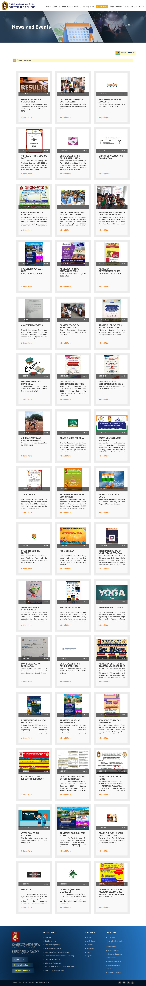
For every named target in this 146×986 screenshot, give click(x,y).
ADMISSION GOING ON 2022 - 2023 (111, 778)
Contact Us (139, 6)
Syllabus (110, 969)
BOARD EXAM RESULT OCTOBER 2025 (31, 101)
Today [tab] (19, 60)
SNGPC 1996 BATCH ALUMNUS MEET (30, 608)
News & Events (116, 6)
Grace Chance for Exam (72, 438)
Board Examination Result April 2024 (70, 665)
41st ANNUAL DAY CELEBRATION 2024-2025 (111, 383)
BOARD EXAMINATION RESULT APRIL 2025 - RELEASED (70, 158)
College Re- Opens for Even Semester (71, 101)
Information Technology (53, 963)
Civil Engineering (50, 941)
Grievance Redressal (22, 971)
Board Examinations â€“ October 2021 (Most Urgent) (72, 779)
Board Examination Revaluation (31, 665)
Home (48, 6)
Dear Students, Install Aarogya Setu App (111, 834)
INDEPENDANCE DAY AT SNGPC (109, 496)
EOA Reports (112, 958)
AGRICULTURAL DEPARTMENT (55, 970)
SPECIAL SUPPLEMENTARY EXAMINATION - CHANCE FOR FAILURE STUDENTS (72, 214)
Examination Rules (114, 965)
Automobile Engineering (53, 948)
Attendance (111, 937)
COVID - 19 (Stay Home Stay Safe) (71, 891)
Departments (67, 6)
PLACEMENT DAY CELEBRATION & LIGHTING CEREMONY (72, 384)
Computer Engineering (52, 959)
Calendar (89, 945)
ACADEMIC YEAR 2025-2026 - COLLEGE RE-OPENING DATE (112, 214)
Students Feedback (21, 965)
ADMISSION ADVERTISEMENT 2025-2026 (110, 271)
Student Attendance (114, 972)
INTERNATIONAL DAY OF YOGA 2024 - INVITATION (110, 552)
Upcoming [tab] (27, 60)
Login (88, 952)
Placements (128, 6)
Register (89, 956)
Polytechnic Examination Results (115, 942)
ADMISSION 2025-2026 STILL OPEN (32, 213)
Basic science (49, 937)
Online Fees (90, 948)
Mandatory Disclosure (115, 954)
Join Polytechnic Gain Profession (110, 721)
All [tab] (14, 60)
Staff (92, 6)
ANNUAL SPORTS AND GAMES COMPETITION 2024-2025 (31, 440)
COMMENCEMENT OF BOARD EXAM (31, 383)
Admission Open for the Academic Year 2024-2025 (112, 665)
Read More (27, 117)
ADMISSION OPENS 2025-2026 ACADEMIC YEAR (110, 326)
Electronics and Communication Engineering (59, 956)
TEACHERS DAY (28, 495)
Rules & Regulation (114, 950)
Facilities (77, 6)
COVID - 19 (26, 890)
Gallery (86, 6)
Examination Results (114, 961)
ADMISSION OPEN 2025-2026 (32, 270)
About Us (56, 6)
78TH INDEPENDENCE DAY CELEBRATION (72, 496)
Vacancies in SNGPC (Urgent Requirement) (32, 778)
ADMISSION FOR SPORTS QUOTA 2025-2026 (71, 270)
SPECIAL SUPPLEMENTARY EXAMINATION (111, 157)
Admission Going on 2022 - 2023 (73, 834)
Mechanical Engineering (52, 945)
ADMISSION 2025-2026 (32, 325)
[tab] (117, 53)
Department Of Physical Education (33, 721)
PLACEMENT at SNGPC (70, 607)
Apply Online (102, 6)
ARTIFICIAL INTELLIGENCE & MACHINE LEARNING (60, 967)
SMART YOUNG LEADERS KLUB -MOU (110, 439)
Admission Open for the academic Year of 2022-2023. (111, 892)
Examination (112, 947)
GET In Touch (19, 959)
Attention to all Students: (30, 834)
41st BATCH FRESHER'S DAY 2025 (34, 157)
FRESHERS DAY (67, 551)
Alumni (89, 937)
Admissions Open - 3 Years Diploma (70, 721)
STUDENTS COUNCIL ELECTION (30, 552)
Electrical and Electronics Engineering (57, 952)
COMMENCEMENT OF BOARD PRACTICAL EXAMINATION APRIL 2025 (72, 327)
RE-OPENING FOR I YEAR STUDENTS (110, 101)
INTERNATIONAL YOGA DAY (111, 607)
